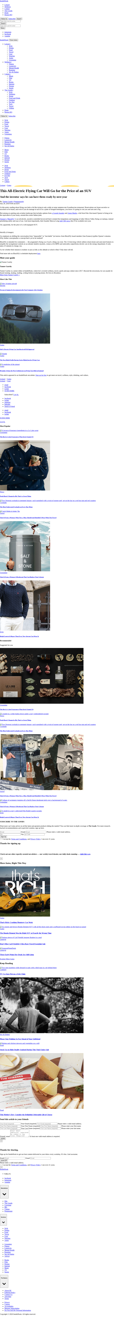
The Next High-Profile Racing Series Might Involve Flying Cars (20, 360)
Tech (10, 104)
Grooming (12, 60)
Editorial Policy (9, 1292)
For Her (11, 102)
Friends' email (5, 1136)
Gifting (11, 108)
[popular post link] (19, 430)
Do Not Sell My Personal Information (17, 1310)
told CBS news (65, 221)
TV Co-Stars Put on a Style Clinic (12, 974)
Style (10, 46)
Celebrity (3, 970)
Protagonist (8, 1211)
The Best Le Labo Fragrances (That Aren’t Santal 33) (16, 437)
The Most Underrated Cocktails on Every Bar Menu (16, 507)
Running (12, 70)
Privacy (7, 1302)
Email (23, 832)
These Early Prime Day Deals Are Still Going (17, 955)
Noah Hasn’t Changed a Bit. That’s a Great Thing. (15, 496)
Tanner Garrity (8, 202)
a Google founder (58, 213)
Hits (5, 1201)
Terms (6, 1299)
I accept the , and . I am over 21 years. (29, 839)
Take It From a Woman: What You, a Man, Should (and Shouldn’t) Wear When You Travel (28, 517)
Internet (11, 84)
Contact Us (8, 1294)
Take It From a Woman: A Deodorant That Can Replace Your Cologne (22, 577)
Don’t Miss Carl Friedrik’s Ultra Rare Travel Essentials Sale (22, 944)
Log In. (16, 395)
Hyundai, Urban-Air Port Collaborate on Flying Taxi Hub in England (22, 371)
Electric (2, 286)
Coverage (7, 1205)
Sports (11, 88)
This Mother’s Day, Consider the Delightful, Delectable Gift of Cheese (26, 1115)
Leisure (7, 5)
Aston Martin (72, 213)
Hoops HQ (8, 15)
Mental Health (14, 68)
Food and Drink (14, 98)
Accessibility (8, 1306)
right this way (85, 854)
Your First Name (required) (30, 1126)
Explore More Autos (7, 959)
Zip (22, 834)
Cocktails (3, 503)
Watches (12, 56)
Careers (7, 1304)
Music (11, 76)
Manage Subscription (11, 1308)
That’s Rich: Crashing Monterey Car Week (16, 922)
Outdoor (12, 100)
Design (11, 86)
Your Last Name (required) (30, 1128)
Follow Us (4, 19)
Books (11, 82)
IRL (5, 1207)
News (2, 492)
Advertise (7, 1296)
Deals (6, 13)
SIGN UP (4, 1160)
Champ (7, 1209)
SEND (3, 1138)
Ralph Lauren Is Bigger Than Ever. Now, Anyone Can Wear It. (19, 636)
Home (11, 96)
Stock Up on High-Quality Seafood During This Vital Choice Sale (24, 1050)
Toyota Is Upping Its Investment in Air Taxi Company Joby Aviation (21, 290)
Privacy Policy (36, 839)
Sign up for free (41, 375)
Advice (7, 1256)
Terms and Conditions (19, 839)
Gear (10, 54)
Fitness (11, 64)
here (38, 253)
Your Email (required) (28, 1124)
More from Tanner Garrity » (10, 275)
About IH (7, 1290)
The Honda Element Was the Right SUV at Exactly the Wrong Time (25, 933)
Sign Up (3, 837)
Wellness (7, 7)
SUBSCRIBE (9, 391)
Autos (11, 58)
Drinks (11, 48)
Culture (7, 9)
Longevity (12, 66)
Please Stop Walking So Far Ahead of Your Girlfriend (20, 1039)
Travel (11, 52)
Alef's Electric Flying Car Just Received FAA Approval (17, 349)
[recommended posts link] (25, 916)
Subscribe (12, 19)
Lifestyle (3, 939)
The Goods (8, 11)
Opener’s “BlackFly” (7, 219)
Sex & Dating (14, 72)
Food (11, 50)
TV (10, 80)
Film (10, 78)
